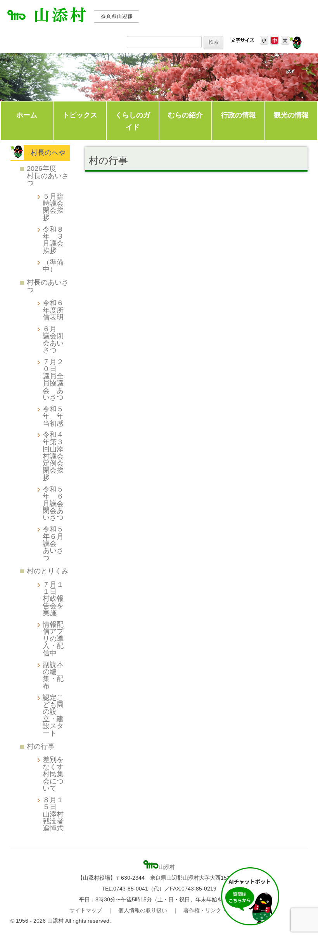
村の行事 (41, 746)
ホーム (26, 115)
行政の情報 (238, 115)
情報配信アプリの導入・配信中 (53, 638)
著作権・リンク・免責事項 (216, 910)
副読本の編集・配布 (53, 675)
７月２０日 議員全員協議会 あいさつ (53, 379)
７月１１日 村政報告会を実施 (53, 598)
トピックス (79, 115)
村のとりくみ (48, 571)
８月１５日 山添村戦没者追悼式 (53, 814)
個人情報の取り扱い (142, 910)
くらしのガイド (132, 121)
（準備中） (53, 265)
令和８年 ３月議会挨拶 (53, 239)
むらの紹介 (185, 115)
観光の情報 (291, 115)
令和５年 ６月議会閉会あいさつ (53, 503)
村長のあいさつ (48, 285)
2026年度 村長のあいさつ (48, 175)
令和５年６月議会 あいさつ (53, 543)
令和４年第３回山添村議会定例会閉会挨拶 (53, 455)
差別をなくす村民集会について (53, 773)
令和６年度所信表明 (53, 310)
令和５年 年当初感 (53, 416)
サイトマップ (85, 910)
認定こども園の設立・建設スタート (53, 715)
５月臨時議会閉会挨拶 (53, 207)
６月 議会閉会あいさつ (53, 339)
